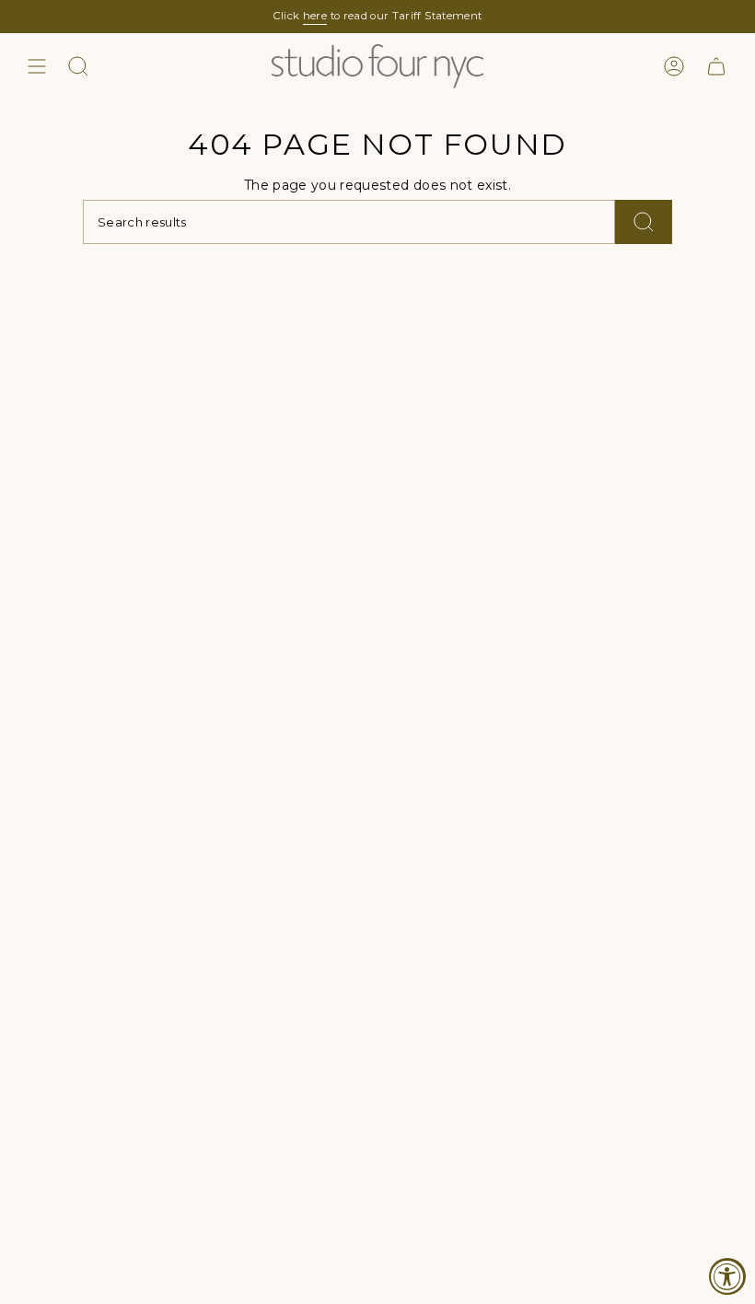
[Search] (643, 222)
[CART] (716, 66)
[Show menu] (36, 66)
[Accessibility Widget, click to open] (727, 1276)
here (315, 15)
